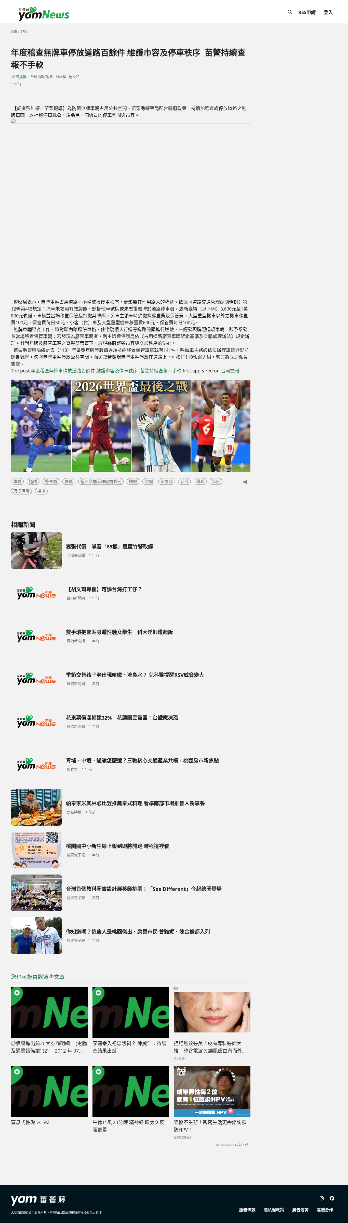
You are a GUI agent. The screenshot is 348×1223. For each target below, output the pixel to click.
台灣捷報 (19, 76)
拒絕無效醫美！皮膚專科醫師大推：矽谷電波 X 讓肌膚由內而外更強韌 (210, 1047)
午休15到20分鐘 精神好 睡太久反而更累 (128, 1126)
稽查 (200, 481)
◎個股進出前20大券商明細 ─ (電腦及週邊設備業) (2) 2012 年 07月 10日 (49, 1047)
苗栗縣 (166, 481)
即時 (24, 32)
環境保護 (21, 491)
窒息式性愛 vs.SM (30, 1122)
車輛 (17, 481)
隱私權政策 (274, 1210)
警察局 (51, 481)
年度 (216, 481)
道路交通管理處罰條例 (101, 481)
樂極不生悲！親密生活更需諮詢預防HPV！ (210, 1126)
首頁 (14, 32)
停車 (69, 481)
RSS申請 (307, 12)
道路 (33, 481)
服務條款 (247, 1210)
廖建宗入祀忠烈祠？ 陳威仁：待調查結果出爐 (129, 1047)
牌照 (133, 481)
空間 (149, 481)
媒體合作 (325, 1210)
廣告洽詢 (300, 1210)
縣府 (184, 481)
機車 (41, 491)
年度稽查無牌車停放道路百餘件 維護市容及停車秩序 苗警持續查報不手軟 (106, 371)
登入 (328, 12)
